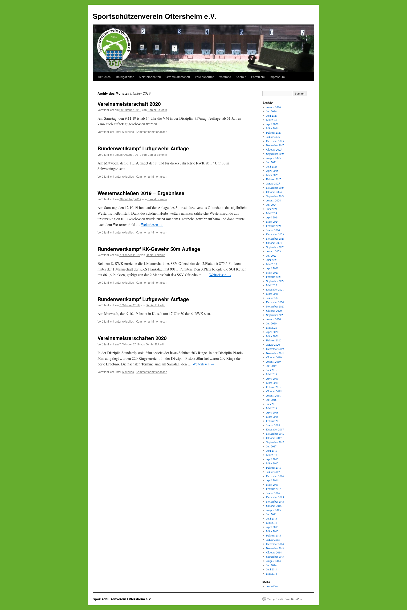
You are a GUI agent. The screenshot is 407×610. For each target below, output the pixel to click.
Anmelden (272, 586)
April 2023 (272, 268)
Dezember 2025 (275, 141)
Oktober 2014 (274, 552)
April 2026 (272, 124)
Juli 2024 (271, 204)
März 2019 (272, 383)
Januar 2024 (273, 230)
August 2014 (273, 561)
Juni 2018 (271, 404)
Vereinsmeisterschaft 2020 (129, 103)
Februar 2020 (273, 340)
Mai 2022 (271, 285)
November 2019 (275, 353)
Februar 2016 (273, 489)
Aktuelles (104, 76)
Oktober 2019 (274, 357)
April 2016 (272, 480)
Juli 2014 (271, 565)
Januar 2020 (273, 344)
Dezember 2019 (275, 349)
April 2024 (272, 217)
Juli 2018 (271, 399)
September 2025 (275, 154)
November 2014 (275, 548)
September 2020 (275, 315)
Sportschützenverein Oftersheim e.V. (154, 16)
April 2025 (272, 170)
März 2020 (272, 336)
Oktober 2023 (274, 243)
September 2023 (275, 247)
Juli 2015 (271, 514)
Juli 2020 (271, 323)
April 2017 (272, 459)
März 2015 (272, 531)
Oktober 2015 (274, 506)
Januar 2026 (273, 137)
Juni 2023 (271, 260)
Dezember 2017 (275, 429)
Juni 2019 (271, 370)
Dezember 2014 (275, 544)
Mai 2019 (271, 374)
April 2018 (272, 412)
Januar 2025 (273, 183)
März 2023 (272, 272)
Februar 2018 (273, 421)
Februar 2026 (273, 132)
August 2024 (273, 200)
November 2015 (275, 501)
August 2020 (273, 319)
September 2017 (275, 442)
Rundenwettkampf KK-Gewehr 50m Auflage (149, 248)
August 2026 (273, 107)
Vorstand (225, 76)
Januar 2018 (273, 425)
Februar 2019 (273, 387)
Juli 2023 (271, 255)
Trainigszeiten (124, 76)
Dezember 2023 (275, 234)
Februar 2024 (273, 226)
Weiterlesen (152, 224)
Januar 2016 (273, 493)
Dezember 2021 (275, 289)
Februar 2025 (273, 179)
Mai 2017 (271, 455)
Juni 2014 (271, 569)
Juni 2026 (271, 115)
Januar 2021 (273, 298)
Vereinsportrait (204, 76)
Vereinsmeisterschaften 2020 (132, 337)
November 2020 (275, 306)
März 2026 (272, 128)
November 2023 (275, 238)
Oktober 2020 (274, 310)
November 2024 (275, 187)
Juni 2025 (271, 166)
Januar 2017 (273, 472)
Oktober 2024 (274, 192)
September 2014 (275, 556)
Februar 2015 (273, 535)
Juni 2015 (271, 518)
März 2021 (272, 293)
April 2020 (272, 332)
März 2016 (272, 484)
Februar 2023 (273, 276)
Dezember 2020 (275, 302)
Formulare (258, 76)
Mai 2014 (271, 573)
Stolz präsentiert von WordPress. (285, 599)
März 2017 (272, 463)
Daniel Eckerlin (157, 110)
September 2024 (275, 196)
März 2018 (272, 416)
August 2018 (273, 395)
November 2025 (275, 145)
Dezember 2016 (275, 476)
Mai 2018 (271, 408)
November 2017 (275, 433)
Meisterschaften (150, 76)
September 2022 (275, 281)
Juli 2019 (271, 366)
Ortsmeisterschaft (178, 76)
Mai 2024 (271, 213)
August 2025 (273, 158)
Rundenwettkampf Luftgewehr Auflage (143, 148)
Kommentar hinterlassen (151, 132)
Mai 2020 (271, 327)
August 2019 (273, 361)
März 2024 (272, 221)
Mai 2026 (271, 120)
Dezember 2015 (275, 497)
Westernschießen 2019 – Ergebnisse (141, 193)
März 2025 (272, 175)
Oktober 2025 (274, 149)
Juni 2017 (271, 450)
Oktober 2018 (274, 391)
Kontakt (241, 76)
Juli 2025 (271, 162)
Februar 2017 (273, 467)
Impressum (277, 76)
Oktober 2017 (274, 438)
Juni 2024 (271, 209)
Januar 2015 (273, 539)
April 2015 (272, 527)
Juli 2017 (271, 446)
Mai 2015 (271, 522)
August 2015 (273, 510)
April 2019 (272, 378)
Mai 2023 (271, 264)
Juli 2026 (271, 111)
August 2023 (273, 251)
